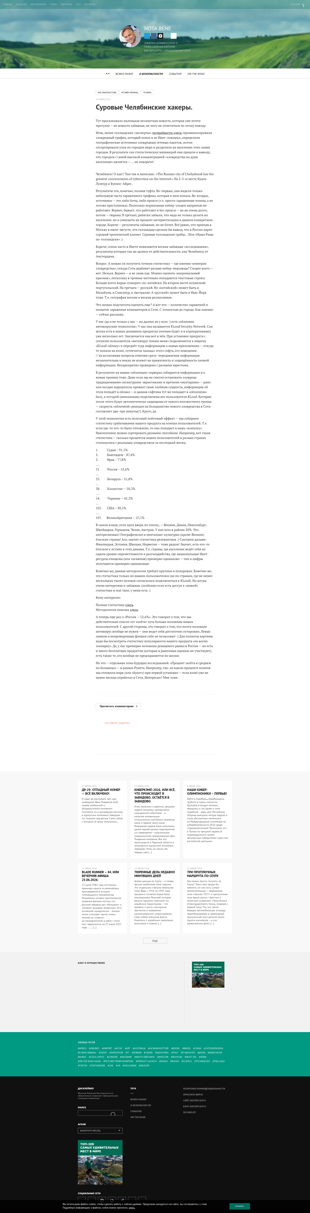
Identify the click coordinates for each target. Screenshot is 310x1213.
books (176, 1048)
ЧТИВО (53, 4)
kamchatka (215, 1052)
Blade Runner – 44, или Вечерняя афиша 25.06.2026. (100, 876)
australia (139, 1048)
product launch (147, 1061)
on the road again (90, 1061)
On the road (195, 73)
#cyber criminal (129, 92)
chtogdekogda (214, 1048)
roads (164, 1061)
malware (126, 1056)
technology (203, 1061)
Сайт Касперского (194, 1100)
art (128, 1048)
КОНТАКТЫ (89, 4)
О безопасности (151, 73)
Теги (78, 4)
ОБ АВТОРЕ (21, 4)
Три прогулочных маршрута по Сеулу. (203, 874)
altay (119, 1048)
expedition (117, 1052)
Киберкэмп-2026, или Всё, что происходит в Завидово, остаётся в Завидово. (154, 795)
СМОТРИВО (66, 4)
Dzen (160, 36)
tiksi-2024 (219, 1061)
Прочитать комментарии (118, 706)
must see (191, 1056)
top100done (98, 1065)
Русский (295, 4)
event (103, 1052)
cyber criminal (87, 1052)
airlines (94, 1048)
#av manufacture (107, 92)
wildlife (144, 1065)
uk (118, 1065)
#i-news (147, 92)
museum (177, 1056)
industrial (163, 1052)
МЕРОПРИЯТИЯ (38, 4)
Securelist (189, 1112)
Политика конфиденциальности (204, 1088)
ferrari (137, 1052)
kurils (82, 1056)
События (175, 73)
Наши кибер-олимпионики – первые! (207, 792)
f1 (128, 1052)
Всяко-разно (124, 73)
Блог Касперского (194, 1106)
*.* (107, 73)
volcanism (130, 1065)
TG (147, 36)
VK (154, 36)
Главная (7, 4)
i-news (149, 1052)
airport (107, 1048)
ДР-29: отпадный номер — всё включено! (101, 792)
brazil (187, 1048)
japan (202, 1052)
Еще (155, 940)
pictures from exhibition (119, 1061)
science (187, 1061)
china (198, 1048)
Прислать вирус (193, 1094)
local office (97, 1056)
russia (175, 1061)
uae (111, 1065)
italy (175, 1052)
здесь (129, 605)
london (113, 1056)
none (203, 1056)
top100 (83, 1065)
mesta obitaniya (145, 1056)
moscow (163, 1056)
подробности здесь (167, 133)
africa (82, 1048)
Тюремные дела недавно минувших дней (154, 874)
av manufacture (159, 1048)
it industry (188, 1052)
